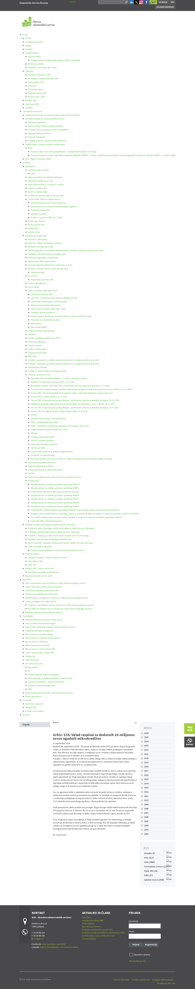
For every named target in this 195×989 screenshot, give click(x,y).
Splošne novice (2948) (154, 879)
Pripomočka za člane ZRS (42, 279)
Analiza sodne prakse (38, 349)
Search (126, 2)
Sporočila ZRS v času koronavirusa (46, 521)
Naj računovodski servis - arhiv (39, 575)
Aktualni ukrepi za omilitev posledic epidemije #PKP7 (55, 499)
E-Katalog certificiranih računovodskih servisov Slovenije (54, 532)
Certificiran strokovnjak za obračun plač (46, 195)
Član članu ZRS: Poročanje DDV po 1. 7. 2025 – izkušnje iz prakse (59, 378)
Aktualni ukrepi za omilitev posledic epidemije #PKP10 (55, 484)
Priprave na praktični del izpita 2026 (41, 594)
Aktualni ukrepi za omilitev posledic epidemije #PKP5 (55, 506)
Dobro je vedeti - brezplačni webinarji (45, 177)
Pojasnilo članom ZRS (40, 210)
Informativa (36, 323)
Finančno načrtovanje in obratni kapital (48, 418)
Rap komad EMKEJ (39, 327)
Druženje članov (32, 553)
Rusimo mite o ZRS (36, 96)
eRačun (34, 433)
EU (29, 670)
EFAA (30, 148)
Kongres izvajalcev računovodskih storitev (47, 557)
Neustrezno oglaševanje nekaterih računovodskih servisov (54, 477)
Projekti (28, 49)
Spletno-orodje (38, 272)
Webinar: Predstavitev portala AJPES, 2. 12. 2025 (53, 382)
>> (67, 834)
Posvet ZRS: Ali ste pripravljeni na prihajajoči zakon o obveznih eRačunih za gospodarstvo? (72, 393)
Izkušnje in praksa (39, 213)
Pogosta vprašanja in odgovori (39, 630)
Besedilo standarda (37, 122)
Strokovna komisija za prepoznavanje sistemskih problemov (52, 115)
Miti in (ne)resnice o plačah (37, 645)
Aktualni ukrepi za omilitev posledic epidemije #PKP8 (55, 495)
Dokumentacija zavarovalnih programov (49, 202)
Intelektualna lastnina (37, 367)
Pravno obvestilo (121, 979)
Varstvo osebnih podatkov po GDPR (44, 338)
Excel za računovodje (37, 191)
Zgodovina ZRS (32, 104)
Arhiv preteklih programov (40, 546)
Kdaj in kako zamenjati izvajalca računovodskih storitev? (50, 627)
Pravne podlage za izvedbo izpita (40, 601)
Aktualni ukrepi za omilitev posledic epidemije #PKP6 (55, 502)
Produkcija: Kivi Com (166, 983)
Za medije (27, 700)
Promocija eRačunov (37, 341)
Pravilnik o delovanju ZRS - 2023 (42, 67)
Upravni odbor (34, 56)
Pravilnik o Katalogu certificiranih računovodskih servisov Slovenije (58, 535)
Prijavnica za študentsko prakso (45, 319)
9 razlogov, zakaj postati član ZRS (43, 78)
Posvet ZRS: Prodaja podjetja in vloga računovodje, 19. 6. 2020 (59, 411)
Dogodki (26, 724)
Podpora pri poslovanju (35, 235)
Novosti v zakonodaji (37, 239)
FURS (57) (148, 875)
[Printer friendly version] (135, 722)
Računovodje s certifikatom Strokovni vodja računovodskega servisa (56, 597)
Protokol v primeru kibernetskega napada (47, 371)
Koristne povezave (34, 663)
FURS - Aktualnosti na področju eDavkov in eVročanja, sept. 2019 (60, 425)
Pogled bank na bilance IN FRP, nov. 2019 (49, 429)
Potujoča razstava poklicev (43, 312)
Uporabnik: (133, 921)
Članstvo (29, 71)
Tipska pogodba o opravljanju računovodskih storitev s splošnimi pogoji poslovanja (65, 250)
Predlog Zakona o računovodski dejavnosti (47, 140)
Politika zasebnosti (140, 979)
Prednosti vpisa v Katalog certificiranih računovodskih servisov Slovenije (61, 528)
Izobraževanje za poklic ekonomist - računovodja (50, 678)
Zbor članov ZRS (35, 561)
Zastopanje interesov (32, 111)
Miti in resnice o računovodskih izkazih (42, 638)
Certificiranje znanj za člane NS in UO (98, 935)
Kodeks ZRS (30, 100)
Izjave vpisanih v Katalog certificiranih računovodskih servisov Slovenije (60, 543)
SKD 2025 (32, 356)
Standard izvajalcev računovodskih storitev (45, 118)
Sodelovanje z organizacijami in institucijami (45, 144)
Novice (56, 722)
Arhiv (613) (149, 857)
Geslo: (132, 931)
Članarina (32, 85)
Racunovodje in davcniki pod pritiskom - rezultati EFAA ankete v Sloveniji (63, 151)
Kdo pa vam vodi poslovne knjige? (40, 623)
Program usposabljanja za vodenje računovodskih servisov (57, 550)
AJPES (34, 415)
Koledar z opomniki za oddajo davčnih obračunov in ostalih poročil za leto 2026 (63, 363)
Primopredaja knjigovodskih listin (43, 257)
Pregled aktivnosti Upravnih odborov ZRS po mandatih (55, 60)
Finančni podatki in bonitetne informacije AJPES (103, 932)
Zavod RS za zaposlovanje (43, 455)
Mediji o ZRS (30, 707)
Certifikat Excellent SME (92, 920)
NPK (30, 689)
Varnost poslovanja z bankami (44, 444)
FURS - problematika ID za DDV (44, 422)
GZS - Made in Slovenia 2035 (38, 159)
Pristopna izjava (35, 89)
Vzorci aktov (33, 287)
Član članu (86, 917)
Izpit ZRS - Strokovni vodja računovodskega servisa (54, 298)
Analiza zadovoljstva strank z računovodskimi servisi (49, 692)
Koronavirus (33, 480)
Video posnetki (32, 660)
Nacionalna (33, 667)
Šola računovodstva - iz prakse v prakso (46, 184)
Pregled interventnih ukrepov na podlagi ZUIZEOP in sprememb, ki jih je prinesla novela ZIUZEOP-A (75, 510)
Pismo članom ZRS (36, 224)
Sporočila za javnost (34, 703)
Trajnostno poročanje (37, 352)
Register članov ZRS (37, 93)
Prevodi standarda (36, 137)
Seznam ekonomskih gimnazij (41, 685)
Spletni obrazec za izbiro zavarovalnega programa (54, 206)
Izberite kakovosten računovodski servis (43, 619)
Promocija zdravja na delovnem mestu (45, 469)
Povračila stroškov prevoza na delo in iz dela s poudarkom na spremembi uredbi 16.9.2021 (71, 458)
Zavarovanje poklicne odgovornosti (44, 199)
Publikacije (33, 228)
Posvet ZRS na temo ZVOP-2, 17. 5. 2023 (49, 396)
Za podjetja (28, 616)
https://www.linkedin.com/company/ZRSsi (59, 947)
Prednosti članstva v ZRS (39, 74)
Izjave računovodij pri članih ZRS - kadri (48, 308)
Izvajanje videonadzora (162, 979)
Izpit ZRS (27, 579)
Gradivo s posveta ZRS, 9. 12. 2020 (46, 217)
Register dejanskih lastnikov (41, 466)
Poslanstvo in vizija (34, 42)
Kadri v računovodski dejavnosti (42, 290)
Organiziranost (32, 52)
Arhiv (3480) (149, 862)
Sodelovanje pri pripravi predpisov (44, 674)
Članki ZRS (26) (150, 871)
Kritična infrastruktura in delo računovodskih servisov (55, 491)
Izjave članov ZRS (36, 82)
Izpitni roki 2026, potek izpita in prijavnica (44, 586)
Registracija (151, 944)
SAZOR (31, 473)
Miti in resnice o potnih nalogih (39, 634)
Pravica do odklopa (37, 283)
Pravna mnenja (34, 345)
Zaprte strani (34, 232)
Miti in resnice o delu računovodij (45, 305)
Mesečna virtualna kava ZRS (40, 180)
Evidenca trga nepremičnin (43, 436)
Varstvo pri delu (38, 447)
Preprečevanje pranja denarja (41, 330)
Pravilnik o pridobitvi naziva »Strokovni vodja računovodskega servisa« (60, 608)
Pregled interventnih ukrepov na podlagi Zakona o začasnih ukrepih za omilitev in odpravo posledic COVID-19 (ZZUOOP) (85, 513)
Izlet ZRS (32, 564)
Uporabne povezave (91, 926)
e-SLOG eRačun (89, 938)
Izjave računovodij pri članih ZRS (39, 652)
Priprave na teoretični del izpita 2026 (41, 590)
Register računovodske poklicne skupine (43, 612)
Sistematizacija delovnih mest (41, 462)
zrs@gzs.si (39, 938)
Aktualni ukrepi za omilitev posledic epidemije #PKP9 (55, 488)
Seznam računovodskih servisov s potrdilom (48, 129)
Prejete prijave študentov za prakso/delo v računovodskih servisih (61, 316)
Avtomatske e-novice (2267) (157, 866)
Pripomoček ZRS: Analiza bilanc (42, 261)
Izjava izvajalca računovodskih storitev (45, 126)
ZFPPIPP (32, 334)
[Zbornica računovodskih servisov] (34, 2)
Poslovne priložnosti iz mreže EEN (97, 929)
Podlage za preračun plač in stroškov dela (47, 254)
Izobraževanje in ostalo (38, 170)
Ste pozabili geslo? (137, 961)
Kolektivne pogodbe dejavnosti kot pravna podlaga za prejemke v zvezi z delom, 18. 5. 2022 (73, 404)
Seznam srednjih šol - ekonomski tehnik (46, 681)
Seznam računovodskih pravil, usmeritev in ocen (50, 265)
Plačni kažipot (88, 923)
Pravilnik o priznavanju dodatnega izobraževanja (50, 539)
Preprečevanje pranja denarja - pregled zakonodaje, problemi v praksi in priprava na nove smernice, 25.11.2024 (81, 389)
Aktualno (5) (149, 853)
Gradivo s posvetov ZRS (39, 374)
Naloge (28, 45)
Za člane (26, 162)
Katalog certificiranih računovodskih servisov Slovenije (50, 524)
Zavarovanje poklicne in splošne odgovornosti (52, 451)
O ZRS (28, 38)
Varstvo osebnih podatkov (43, 440)
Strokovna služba (36, 63)
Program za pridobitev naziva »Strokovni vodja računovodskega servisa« (61, 605)
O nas (25, 34)
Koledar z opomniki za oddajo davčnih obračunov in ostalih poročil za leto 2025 (63, 360)
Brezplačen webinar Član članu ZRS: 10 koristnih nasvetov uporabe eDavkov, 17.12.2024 (70, 385)
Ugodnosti (30, 166)
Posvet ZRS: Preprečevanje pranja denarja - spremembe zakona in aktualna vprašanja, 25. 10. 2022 (75, 400)
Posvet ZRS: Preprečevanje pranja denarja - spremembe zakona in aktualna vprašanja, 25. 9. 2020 (75, 407)
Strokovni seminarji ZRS (41, 294)
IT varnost (32, 276)
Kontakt (28, 107)
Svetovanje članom (36, 221)
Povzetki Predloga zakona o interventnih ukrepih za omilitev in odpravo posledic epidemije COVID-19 (76, 517)
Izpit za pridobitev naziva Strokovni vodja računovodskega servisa (55, 583)
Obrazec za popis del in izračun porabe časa (48, 268)
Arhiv (33, 173)
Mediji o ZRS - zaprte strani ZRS (39, 568)
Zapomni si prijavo (142, 954)
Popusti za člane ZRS (37, 188)
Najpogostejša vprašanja (39, 133)
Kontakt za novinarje (34, 711)
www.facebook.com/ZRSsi (54, 944)
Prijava (136, 944)
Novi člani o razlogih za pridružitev (43, 572)
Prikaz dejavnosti (33, 696)
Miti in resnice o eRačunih (36, 641)
